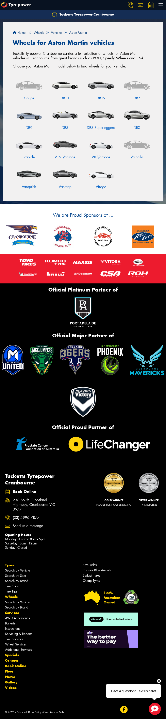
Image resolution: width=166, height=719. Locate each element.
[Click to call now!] (131, 5)
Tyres (9, 565)
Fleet (9, 671)
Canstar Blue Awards (97, 570)
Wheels (11, 597)
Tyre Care (11, 586)
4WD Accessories (17, 618)
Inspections (12, 628)
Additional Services (18, 649)
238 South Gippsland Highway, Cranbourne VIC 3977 (34, 505)
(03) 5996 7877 (26, 517)
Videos (11, 687)
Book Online (15, 666)
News (10, 677)
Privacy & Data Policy (29, 712)
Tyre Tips (11, 591)
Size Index (90, 565)
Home (21, 33)
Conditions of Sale (53, 712)
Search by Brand (16, 581)
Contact (11, 660)
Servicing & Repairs (18, 634)
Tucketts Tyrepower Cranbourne (86, 14)
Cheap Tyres (91, 581)
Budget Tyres (91, 575)
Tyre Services (14, 639)
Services (12, 613)
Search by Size (15, 576)
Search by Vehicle (17, 570)
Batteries (11, 623)
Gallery (11, 682)
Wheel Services (16, 644)
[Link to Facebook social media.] (124, 709)
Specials (12, 655)
